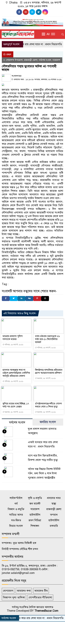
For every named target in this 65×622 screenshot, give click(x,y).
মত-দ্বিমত (16, 520)
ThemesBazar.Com (46, 610)
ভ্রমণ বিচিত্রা (35, 520)
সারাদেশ (56, 60)
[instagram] (32, 12)
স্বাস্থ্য (53, 503)
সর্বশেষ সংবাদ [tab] (17, 422)
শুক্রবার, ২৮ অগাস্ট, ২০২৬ (46, 378)
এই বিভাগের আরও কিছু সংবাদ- (19, 313)
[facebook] (19, 12)
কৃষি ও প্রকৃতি (35, 498)
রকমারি (54, 525)
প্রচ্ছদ (8, 54)
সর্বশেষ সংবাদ (45, 60)
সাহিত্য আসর (16, 514)
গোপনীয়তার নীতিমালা (40, 597)
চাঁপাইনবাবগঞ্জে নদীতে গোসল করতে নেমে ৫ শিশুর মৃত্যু (48, 405)
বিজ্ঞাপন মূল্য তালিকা (14, 597)
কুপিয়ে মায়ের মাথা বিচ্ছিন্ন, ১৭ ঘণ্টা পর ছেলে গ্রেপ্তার (16, 405)
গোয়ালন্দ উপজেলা (14, 60)
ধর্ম (16, 503)
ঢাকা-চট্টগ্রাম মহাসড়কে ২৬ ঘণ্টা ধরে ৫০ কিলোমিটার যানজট (47, 339)
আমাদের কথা (24, 590)
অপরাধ (54, 514)
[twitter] (39, 12)
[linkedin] (45, 12)
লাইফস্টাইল (16, 498)
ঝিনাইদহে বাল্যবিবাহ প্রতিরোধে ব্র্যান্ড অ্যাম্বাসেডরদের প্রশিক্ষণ (48, 371)
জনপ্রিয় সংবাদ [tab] (48, 422)
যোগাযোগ (8, 590)
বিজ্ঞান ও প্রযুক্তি (16, 509)
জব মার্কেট (34, 503)
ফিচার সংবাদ (16, 525)
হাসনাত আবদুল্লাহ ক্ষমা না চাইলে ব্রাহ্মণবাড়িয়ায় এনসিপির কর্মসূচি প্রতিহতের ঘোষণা (16, 372)
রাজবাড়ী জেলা (30, 60)
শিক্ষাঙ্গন (35, 525)
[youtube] (26, 12)
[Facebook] (6, 298)
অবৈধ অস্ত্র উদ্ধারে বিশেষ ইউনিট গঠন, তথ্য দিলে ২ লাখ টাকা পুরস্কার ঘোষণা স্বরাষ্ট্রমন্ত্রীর (44, 473)
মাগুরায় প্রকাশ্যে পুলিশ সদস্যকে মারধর (13, 338)
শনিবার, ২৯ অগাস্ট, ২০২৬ (13, 345)
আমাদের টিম (41, 590)
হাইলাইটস (34, 514)
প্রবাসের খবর (54, 498)
